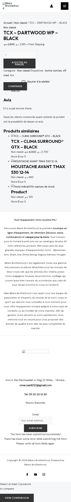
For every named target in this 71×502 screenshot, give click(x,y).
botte (48, 70)
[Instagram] (43, 474)
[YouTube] (35, 474)
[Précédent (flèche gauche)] (6, 250)
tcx (12, 75)
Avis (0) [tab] (15, 91)
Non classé (20, 23)
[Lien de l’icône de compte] (51, 6)
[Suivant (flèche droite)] (65, 250)
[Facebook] (27, 474)
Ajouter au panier (19, 63)
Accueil (7, 23)
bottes (57, 70)
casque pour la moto (37, 237)
